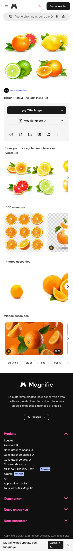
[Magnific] (36, 385)
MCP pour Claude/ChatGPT (27, 469)
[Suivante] (67, 177)
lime (43, 362)
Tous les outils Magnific (18, 488)
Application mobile (15, 483)
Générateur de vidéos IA (19, 454)
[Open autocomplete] (8, 16)
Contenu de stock (15, 464)
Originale (25, 33)
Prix (41, 6)
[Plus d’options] (58, 134)
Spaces (8, 440)
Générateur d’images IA (18, 450)
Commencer (13, 498)
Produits (10, 434)
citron (29, 362)
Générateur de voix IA (17, 459)
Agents (13, 474)
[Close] (68, 545)
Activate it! (55, 544)
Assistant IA (11, 445)
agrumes (13, 362)
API (6, 478)
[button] (36, 417)
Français (36, 417)
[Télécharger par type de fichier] (62, 110)
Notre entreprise (16, 509)
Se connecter (58, 6)
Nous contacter (15, 521)
